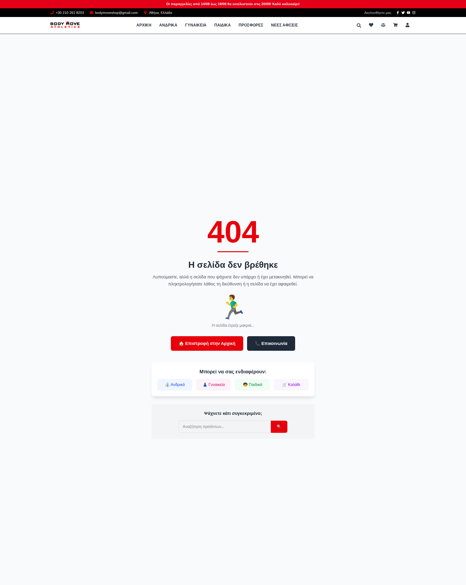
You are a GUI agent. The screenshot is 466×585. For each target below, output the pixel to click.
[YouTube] (408, 12)
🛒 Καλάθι (291, 385)
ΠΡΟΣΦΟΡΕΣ (251, 25)
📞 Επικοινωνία (271, 343)
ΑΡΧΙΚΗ (143, 25)
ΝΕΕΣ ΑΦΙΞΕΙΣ (284, 25)
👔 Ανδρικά (175, 385)
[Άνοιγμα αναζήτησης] (359, 25)
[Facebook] (397, 12)
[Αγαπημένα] (371, 25)
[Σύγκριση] (383, 25)
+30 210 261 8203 (70, 13)
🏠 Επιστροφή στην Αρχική (207, 343)
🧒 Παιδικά (252, 385)
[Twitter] (403, 12)
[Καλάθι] (395, 25)
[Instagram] (414, 12)
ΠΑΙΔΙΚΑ (222, 25)
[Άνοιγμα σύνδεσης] (407, 25)
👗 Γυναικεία (214, 385)
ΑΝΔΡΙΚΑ (168, 25)
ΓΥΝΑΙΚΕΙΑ (196, 25)
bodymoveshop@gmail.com (116, 13)
